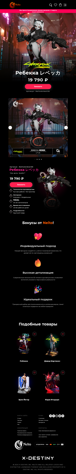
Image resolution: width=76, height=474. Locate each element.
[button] (65, 5)
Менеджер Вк (42, 422)
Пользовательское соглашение (24, 432)
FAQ (18, 424)
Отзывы (19, 418)
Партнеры (19, 420)
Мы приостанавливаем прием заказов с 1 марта (38, 10)
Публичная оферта (21, 430)
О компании (41, 418)
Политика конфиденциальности (24, 434)
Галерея (19, 422)
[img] (15, 5)
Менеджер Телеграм (43, 420)
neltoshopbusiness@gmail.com (49, 430)
